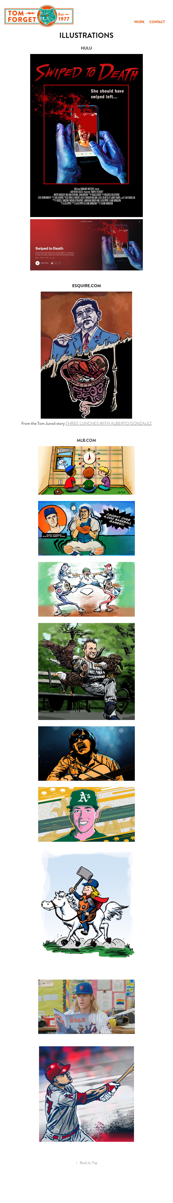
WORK (139, 21)
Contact (157, 21)
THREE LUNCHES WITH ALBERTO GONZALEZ (109, 423)
